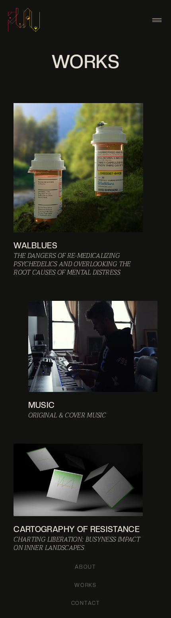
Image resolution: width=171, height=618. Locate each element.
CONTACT (85, 603)
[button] (157, 20)
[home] (24, 20)
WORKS (85, 585)
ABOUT (85, 567)
